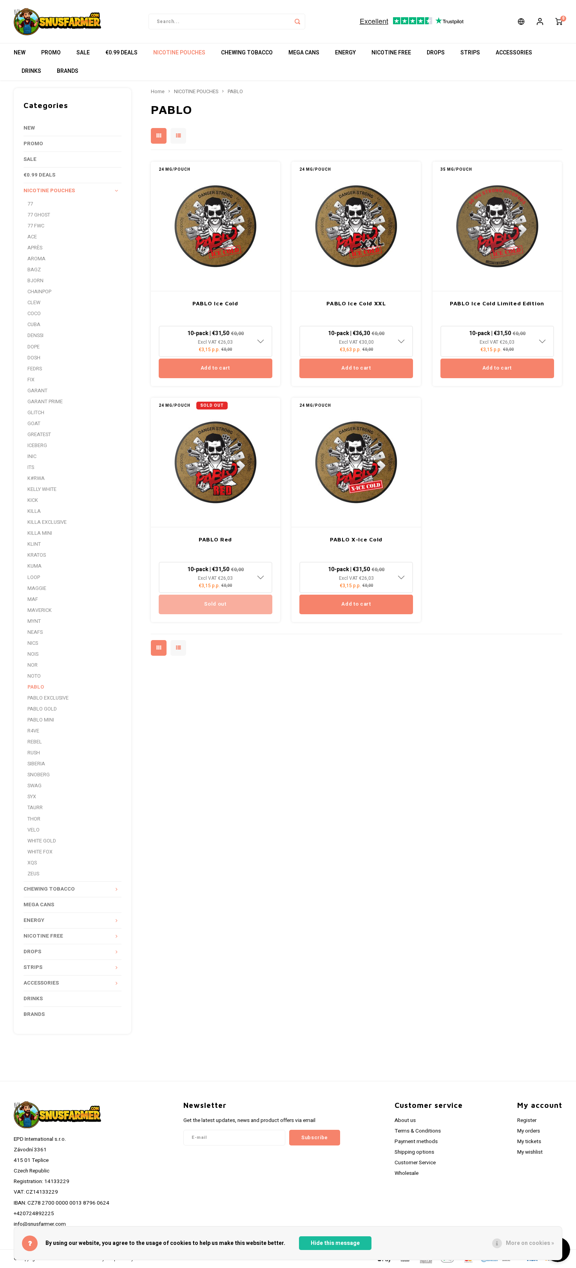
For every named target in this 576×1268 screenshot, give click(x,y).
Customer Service (415, 1163)
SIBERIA (36, 763)
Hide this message (335, 1243)
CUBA (33, 324)
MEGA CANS (303, 53)
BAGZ (34, 269)
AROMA (36, 258)
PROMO (51, 53)
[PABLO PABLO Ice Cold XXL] (356, 226)
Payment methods (416, 1141)
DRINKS (31, 71)
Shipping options (414, 1152)
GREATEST (39, 434)
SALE (83, 53)
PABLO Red (215, 539)
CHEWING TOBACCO (247, 53)
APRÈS (34, 247)
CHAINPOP (39, 291)
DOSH (33, 357)
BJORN (35, 280)
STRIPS (470, 53)
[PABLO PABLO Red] (215, 462)
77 (30, 203)
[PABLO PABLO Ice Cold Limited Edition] (497, 226)
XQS (32, 862)
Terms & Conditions (418, 1131)
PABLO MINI (40, 719)
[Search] (297, 21)
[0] (558, 21)
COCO (34, 313)
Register (526, 1120)
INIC (31, 456)
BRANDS (67, 71)
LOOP (33, 577)
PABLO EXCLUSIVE (48, 698)
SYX (31, 796)
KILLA (34, 511)
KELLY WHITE (41, 489)
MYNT (34, 621)
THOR (33, 818)
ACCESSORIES (514, 53)
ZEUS (33, 873)
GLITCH (35, 412)
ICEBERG (37, 445)
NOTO (34, 676)
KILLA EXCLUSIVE (47, 522)
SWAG (34, 785)
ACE (32, 236)
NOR (32, 665)
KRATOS (36, 555)
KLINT (34, 544)
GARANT (37, 390)
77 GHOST (38, 214)
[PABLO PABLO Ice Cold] (215, 226)
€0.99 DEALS (121, 53)
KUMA (34, 566)
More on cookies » (530, 1243)
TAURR (35, 807)
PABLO (35, 687)
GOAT (33, 423)
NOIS (32, 654)
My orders (528, 1131)
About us (405, 1120)
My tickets (529, 1141)
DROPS (436, 53)
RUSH (33, 752)
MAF (32, 599)
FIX (30, 379)
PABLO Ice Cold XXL (356, 303)
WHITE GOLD (41, 840)
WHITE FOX (40, 851)
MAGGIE (36, 588)
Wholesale (406, 1173)
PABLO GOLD (42, 708)
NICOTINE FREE (391, 53)
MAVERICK (39, 610)
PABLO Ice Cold (215, 303)
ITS (30, 467)
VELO (33, 829)
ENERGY (345, 53)
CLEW (33, 302)
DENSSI (35, 335)
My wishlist (530, 1152)
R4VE (33, 730)
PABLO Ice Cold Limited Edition (497, 303)
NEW (19, 53)
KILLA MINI (39, 533)
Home (158, 91)
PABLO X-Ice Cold (356, 539)
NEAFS (35, 632)
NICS (32, 643)
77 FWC (35, 225)
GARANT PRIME (45, 401)
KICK (32, 500)
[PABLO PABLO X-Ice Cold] (356, 462)
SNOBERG (38, 774)
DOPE (33, 346)
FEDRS (34, 368)
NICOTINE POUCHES (179, 53)
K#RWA (36, 478)
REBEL (34, 741)
